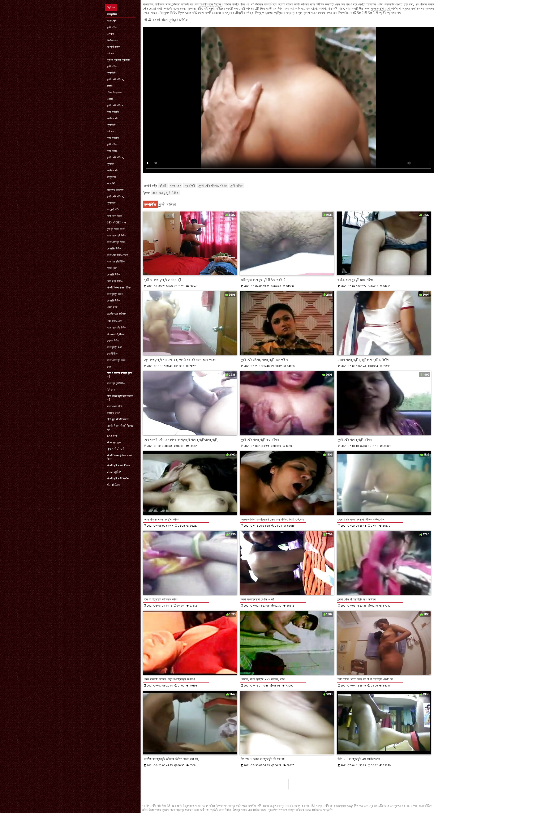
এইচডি (110, 98)
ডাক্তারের (111, 177)
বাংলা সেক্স (111, 20)
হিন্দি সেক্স (111, 389)
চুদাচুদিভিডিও (112, 353)
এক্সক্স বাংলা (112, 307)
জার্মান (109, 85)
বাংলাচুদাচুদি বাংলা (114, 347)
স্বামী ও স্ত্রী (112, 118)
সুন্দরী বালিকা (112, 27)
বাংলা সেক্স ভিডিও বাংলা (117, 255)
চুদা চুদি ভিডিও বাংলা (116, 229)
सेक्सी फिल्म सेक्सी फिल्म (119, 287)
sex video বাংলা (116, 222)
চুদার (109, 366)
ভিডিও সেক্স (112, 268)
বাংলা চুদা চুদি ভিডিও (116, 261)
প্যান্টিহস (110, 164)
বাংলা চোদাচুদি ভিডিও (116, 242)
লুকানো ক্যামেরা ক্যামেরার (118, 59)
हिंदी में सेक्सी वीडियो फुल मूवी (119, 374)
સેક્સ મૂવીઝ (114, 472)
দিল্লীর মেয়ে (112, 40)
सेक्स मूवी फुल (114, 442)
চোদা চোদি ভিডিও (114, 216)
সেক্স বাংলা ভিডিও (115, 281)
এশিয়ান (110, 33)
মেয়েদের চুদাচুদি (113, 412)
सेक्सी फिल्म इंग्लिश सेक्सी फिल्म (119, 457)
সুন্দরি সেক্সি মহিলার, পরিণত (212, 185)
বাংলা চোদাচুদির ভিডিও (116, 327)
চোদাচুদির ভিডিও (114, 248)
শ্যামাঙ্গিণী (111, 72)
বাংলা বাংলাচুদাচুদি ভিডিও (165, 193)
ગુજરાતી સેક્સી (115, 448)
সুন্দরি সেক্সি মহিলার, (115, 79)
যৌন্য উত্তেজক (114, 92)
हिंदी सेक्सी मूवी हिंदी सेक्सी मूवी (120, 397)
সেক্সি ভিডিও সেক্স (114, 321)
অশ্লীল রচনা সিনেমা (210, 4)
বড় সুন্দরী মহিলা (113, 46)
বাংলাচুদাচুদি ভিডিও (115, 294)
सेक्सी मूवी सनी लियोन (118, 478)
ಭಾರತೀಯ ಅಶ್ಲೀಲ (116, 313)
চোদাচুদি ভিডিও (113, 274)
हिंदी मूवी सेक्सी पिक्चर (118, 419)
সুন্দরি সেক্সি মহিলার (115, 105)
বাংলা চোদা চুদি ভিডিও (116, 235)
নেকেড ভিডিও (113, 340)
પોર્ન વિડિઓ (113, 485)
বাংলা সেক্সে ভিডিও (115, 406)
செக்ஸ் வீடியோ (115, 334)
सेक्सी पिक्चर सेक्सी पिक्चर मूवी (120, 427)
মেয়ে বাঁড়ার (112, 151)
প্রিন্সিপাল (111, 7)
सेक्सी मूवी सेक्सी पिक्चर (118, 465)
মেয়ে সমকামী (113, 112)
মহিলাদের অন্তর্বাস (115, 190)
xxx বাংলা (112, 435)
